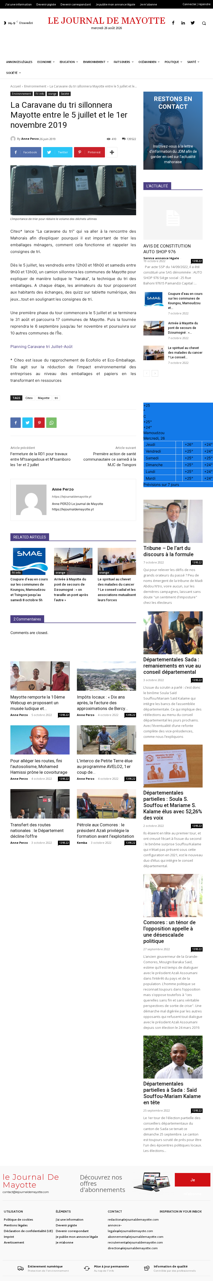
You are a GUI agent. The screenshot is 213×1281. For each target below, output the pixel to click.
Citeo (29, 398)
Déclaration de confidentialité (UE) (28, 1231)
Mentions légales (16, 1225)
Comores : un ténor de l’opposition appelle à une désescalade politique (169, 931)
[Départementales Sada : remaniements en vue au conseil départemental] (173, 632)
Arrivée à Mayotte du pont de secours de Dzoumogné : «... (183, 327)
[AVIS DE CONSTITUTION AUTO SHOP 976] (173, 218)
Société (65, 94)
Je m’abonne (64, 1242)
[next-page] (155, 373)
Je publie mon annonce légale (77, 1237)
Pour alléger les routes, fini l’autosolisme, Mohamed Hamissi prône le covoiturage (38, 766)
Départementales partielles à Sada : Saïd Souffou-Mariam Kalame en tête (172, 1093)
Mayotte (44, 398)
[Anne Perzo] (13, 138)
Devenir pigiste (66, 1225)
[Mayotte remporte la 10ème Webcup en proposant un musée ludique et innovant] (40, 676)
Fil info (40, 94)
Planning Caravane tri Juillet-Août (41, 346)
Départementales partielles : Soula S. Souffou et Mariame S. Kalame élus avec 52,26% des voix (172, 805)
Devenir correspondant (72, 1231)
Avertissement (14, 1242)
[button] (203, 23)
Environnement (35, 86)
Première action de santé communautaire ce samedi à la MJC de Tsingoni (109, 459)
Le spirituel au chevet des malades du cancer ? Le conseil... (185, 352)
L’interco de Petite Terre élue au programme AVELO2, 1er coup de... (104, 766)
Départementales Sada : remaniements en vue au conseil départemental (172, 665)
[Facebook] (173, 23)
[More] (111, 152)
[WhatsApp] (51, 422)
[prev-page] (146, 373)
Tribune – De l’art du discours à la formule (168, 551)
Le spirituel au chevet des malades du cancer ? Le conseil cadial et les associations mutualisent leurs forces (117, 589)
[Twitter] (192, 23)
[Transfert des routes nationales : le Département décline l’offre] (40, 804)
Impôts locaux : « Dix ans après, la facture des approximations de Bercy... (102, 702)
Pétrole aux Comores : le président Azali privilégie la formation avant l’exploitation (105, 830)
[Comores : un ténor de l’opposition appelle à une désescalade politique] (173, 895)
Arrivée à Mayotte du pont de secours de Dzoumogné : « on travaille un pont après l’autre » (71, 589)
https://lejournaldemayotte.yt (71, 496)
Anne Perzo (30, 139)
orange (52, 94)
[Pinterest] (39, 422)
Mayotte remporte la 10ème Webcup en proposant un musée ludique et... (37, 702)
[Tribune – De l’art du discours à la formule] (173, 521)
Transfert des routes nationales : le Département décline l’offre (37, 830)
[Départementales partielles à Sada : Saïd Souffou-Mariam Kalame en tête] (173, 1057)
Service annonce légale (161, 258)
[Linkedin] (183, 23)
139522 (64, 715)
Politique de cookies (18, 1219)
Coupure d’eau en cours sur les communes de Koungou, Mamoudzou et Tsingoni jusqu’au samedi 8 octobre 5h (29, 589)
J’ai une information (69, 1219)
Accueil (15, 86)
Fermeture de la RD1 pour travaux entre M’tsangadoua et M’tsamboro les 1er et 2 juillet (40, 459)
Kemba (82, 843)
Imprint (9, 1237)
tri (56, 398)
